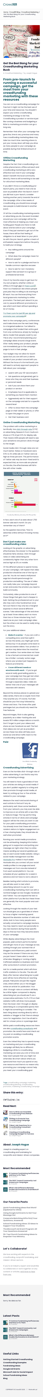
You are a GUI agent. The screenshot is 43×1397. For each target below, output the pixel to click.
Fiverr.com (29, 286)
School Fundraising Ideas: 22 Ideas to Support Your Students (20, 1224)
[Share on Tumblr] (11, 1100)
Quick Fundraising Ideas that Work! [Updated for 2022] (20, 1208)
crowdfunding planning (12, 1084)
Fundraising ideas (11, 1365)
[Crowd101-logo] (17, 4)
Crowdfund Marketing (13, 73)
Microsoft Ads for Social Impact (18, 1372)
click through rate (24, 429)
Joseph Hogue (31, 73)
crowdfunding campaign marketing (22, 1082)
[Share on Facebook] (3, 1100)
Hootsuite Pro (9, 859)
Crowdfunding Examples (14, 1362)
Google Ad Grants (11, 1369)
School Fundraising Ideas (15, 1375)
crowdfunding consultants (22, 1028)
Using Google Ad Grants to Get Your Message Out (20, 1214)
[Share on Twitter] (6, 1100)
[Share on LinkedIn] (9, 1100)
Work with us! (33, 1389)
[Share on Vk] (13, 1100)
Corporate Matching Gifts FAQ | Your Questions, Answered (20, 1219)
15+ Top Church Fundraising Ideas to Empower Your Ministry (20, 1235)
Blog (5, 1378)
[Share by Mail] (18, 1100)
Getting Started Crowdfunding (18, 1359)
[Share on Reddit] (16, 1100)
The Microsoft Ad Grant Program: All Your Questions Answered (20, 1230)
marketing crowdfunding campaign (26, 1086)
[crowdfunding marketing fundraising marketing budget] (21, 41)
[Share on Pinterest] (7, 1100)
